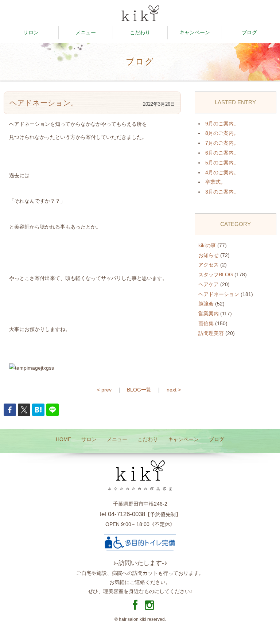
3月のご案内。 (222, 192)
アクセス (208, 265)
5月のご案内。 (222, 162)
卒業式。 (215, 182)
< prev (104, 390)
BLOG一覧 (139, 390)
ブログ (249, 32)
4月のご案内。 (222, 172)
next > (174, 390)
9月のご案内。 (222, 123)
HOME (63, 439)
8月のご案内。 (222, 133)
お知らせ (208, 255)
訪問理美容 (211, 333)
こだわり (140, 32)
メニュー (85, 32)
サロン (31, 32)
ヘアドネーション (218, 294)
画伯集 (206, 323)
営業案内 (208, 313)
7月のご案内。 (222, 143)
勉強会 (206, 304)
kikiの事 (207, 245)
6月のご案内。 (222, 153)
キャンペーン (194, 32)
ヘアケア (208, 284)
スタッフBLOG (215, 274)
